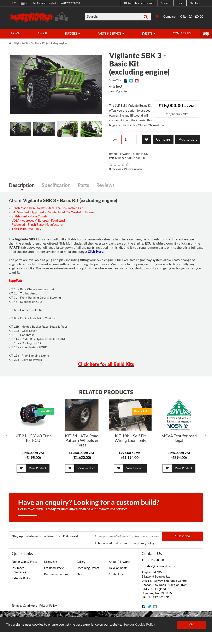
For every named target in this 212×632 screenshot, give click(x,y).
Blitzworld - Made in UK (133, 154)
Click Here (95, 251)
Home (15, 33)
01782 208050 (56, 3)
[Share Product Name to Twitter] (131, 81)
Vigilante (121, 91)
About (42, 33)
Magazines (50, 562)
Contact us (116, 574)
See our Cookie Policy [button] (139, 624)
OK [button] (191, 624)
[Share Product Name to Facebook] (125, 81)
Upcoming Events (88, 568)
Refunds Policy (21, 578)
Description (22, 185)
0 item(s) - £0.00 (191, 16)
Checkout (195, 3)
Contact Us (182, 33)
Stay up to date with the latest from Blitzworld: (45, 536)
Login (180, 3)
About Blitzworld (119, 562)
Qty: (115, 139)
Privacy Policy (48, 605)
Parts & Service (109, 33)
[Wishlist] (155, 17)
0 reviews (115, 169)
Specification (56, 185)
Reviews (105, 185)
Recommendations (56, 574)
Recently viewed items (139, 3)
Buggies (71, 33)
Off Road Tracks (54, 568)
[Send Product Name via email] (137, 81)
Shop (80, 574)
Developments (118, 568)
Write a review (133, 169)
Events (147, 33)
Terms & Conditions (24, 605)
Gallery (81, 562)
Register (165, 3)
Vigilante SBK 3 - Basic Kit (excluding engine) (40, 43)
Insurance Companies (19, 570)
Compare (169, 16)
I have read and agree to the (125, 543)
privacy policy (145, 543)
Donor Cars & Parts (24, 562)
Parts (83, 185)
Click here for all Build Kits (106, 364)
